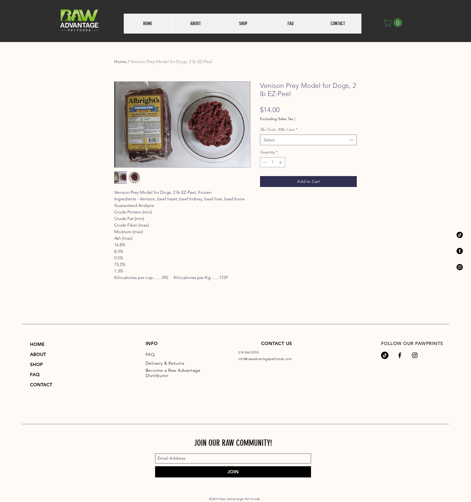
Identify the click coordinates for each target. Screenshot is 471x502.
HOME (37, 344)
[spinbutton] (272, 162)
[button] (393, 22)
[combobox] (308, 140)
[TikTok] (460, 235)
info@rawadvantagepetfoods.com (265, 359)
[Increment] (280, 162)
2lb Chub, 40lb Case (278, 129)
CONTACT (41, 384)
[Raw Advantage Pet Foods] (399, 355)
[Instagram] (460, 267)
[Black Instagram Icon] (414, 355)
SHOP (36, 364)
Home (120, 61)
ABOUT (38, 354)
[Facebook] (460, 251)
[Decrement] (264, 162)
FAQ (35, 374)
